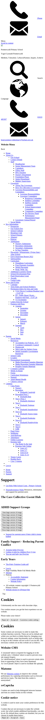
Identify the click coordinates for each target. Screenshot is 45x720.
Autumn (18, 306)
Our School (15, 157)
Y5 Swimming (21, 300)
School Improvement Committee (33, 208)
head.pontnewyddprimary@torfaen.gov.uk (17, 140)
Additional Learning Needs (21, 272)
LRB (17, 429)
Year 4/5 (18, 420)
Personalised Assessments (20, 360)
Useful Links (15, 280)
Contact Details (16, 160)
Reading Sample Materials (25, 366)
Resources (14, 341)
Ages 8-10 (24, 453)
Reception (19, 390)
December (24, 315)
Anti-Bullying (16, 435)
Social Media (16, 222)
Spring (17, 317)
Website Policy (16, 581)
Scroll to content (7, 43)
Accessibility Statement (19, 577)
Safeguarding (16, 259)
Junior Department (22, 179)
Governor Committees (28, 196)
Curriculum (15, 261)
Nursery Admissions (23, 244)
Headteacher (20, 164)
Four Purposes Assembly (24, 265)
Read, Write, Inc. (21, 269)
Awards (13, 278)
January (23, 319)
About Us (9, 155)
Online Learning (17, 440)
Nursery (18, 388)
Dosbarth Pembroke (27, 418)
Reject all (5, 620)
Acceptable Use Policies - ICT (26, 343)
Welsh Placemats (21, 267)
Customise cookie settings (29, 620)
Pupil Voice (15, 431)
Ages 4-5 (23, 448)
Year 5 (17, 425)
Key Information (12, 224)
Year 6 (17, 427)
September (24, 308)
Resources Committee (33, 198)
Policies (13, 239)
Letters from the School (19, 302)
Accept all (14, 620)
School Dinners (16, 235)
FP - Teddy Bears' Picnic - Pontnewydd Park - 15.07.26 (26, 296)
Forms (13, 373)
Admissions (15, 241)
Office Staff (19, 170)
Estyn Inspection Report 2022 (22, 257)
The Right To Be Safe (23, 444)
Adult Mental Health (18, 379)
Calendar (14, 285)
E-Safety (14, 358)
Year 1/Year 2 (20, 399)
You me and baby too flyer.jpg (17, 554)
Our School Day (17, 229)
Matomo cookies (13, 674)
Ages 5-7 (23, 450)
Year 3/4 (18, 412)
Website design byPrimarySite (18, 590)
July (21, 334)
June (22, 332)
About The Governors (23, 185)
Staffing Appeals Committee (31, 204)
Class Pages (15, 386)
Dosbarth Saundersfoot (29, 410)
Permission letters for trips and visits (24, 289)
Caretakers (19, 168)
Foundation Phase (22, 177)
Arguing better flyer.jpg (15, 550)
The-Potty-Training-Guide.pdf (17, 564)
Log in (8, 466)
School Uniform (17, 231)
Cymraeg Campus (17, 369)
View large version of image (12, 512)
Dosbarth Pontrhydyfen (29, 422)
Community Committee (34, 211)
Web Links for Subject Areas (26, 349)
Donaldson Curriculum (24, 263)
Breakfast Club (16, 233)
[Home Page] (2, 46)
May (22, 330)
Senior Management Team (25, 166)
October (23, 310)
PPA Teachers (20, 173)
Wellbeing (14, 433)
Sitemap (9, 573)
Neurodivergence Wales (15, 490)
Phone (39, 18)
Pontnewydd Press (18, 304)
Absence (14, 237)
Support (14, 377)
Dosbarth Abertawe (27, 401)
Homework (19, 347)
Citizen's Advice (17, 382)
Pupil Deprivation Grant (20, 276)
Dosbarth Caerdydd (27, 392)
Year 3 (17, 407)
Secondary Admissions (24, 248)
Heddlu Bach (16, 459)
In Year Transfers (21, 250)
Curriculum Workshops (19, 375)
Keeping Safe (16, 442)
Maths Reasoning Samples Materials (29, 364)
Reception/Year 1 (21, 394)
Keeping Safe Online (23, 446)
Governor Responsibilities (30, 194)
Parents (8, 336)
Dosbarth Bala (25, 397)
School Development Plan (20, 274)
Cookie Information (18, 579)
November (24, 313)
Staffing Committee (32, 201)
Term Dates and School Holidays (23, 287)
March (22, 323)
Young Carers (16, 457)
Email (39, 37)
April (22, 328)
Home (8, 153)
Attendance (15, 438)
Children (9, 384)
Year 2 (17, 403)
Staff (12, 162)
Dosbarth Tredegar (27, 405)
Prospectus (15, 226)
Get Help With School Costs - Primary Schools (23, 486)
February (23, 321)
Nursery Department (23, 175)
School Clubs (16, 356)
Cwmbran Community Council (27, 345)
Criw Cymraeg (16, 461)
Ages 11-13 (24, 455)
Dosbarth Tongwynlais (28, 414)
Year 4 (17, 416)
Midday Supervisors (23, 181)
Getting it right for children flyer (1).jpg (21, 552)
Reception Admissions (23, 246)
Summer (18, 326)
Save (22, 718)
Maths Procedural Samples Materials (29, 362)
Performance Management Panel (32, 217)
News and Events (12, 282)
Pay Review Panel (32, 213)
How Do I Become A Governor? (27, 188)
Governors (15, 183)
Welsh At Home (17, 371)
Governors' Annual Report (25, 220)
